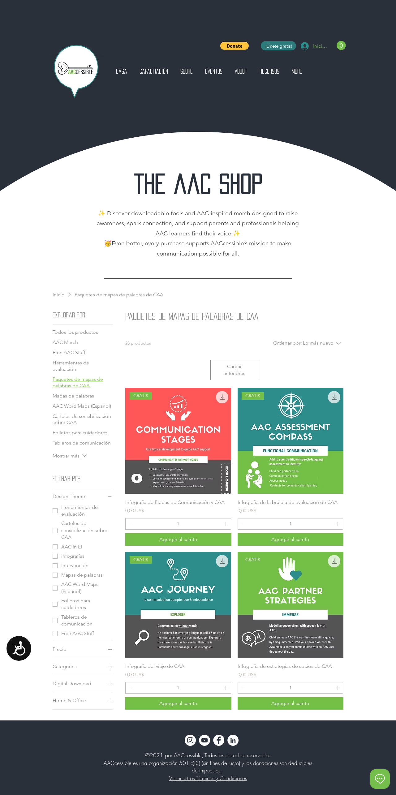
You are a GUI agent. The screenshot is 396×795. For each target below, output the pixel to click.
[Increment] (226, 523)
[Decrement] (130, 523)
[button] (234, 46)
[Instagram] (190, 740)
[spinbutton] (178, 523)
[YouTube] (204, 740)
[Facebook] (218, 740)
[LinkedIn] (233, 740)
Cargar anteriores (234, 369)
